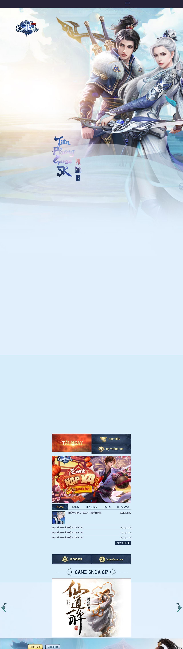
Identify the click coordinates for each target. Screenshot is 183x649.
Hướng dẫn (91, 507)
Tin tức (60, 507)
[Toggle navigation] (128, 3)
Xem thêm (122, 542)
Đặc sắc (107, 507)
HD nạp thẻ (123, 507)
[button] (4, 607)
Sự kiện (75, 507)
